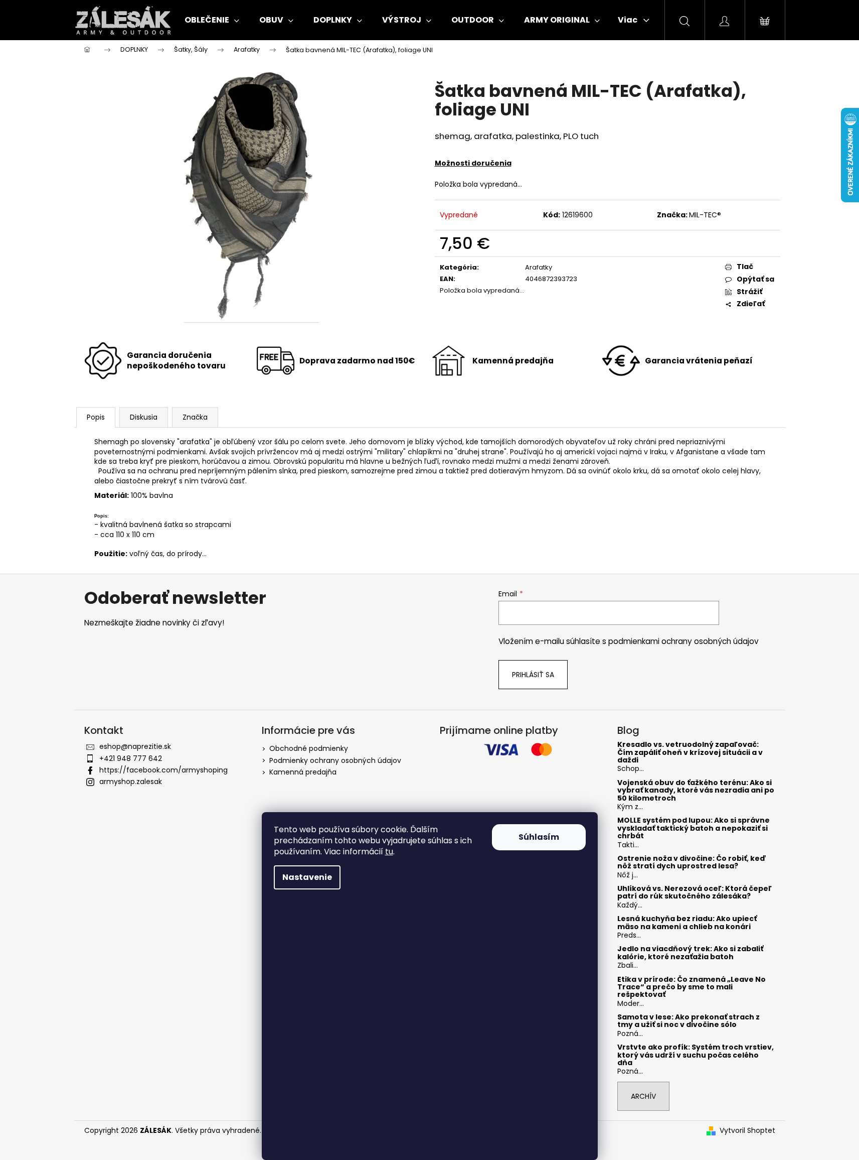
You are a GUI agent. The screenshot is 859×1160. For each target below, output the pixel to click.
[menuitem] (212, 20)
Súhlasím (539, 837)
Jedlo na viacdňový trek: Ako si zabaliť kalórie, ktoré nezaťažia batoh (690, 953)
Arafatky (538, 267)
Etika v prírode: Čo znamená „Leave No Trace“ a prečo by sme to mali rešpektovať (691, 987)
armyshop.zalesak (130, 782)
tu (389, 851)
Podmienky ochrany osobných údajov (335, 760)
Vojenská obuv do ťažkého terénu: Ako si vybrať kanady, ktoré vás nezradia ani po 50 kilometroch (695, 790)
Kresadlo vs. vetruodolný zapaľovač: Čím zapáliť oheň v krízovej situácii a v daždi (690, 752)
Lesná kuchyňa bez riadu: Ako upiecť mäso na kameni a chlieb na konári (687, 923)
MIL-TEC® (705, 215)
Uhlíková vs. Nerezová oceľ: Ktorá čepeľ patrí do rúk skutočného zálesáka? (694, 892)
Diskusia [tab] (143, 417)
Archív (643, 1096)
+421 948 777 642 (130, 758)
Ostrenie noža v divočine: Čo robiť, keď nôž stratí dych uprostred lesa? (691, 862)
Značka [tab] (195, 417)
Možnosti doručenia (473, 163)
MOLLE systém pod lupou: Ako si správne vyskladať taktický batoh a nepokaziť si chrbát (693, 828)
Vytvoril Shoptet (747, 1130)
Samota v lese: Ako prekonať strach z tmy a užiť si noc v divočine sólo (688, 1021)
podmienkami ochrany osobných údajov (683, 641)
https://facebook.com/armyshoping (163, 770)
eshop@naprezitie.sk (135, 746)
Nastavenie (307, 877)
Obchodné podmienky (308, 748)
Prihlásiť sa (533, 675)
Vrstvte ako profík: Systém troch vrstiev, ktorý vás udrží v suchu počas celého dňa (695, 1055)
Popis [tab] (96, 417)
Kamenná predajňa (302, 772)
